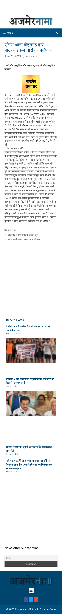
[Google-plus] (36, 599)
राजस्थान (12, 230)
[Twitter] (31, 599)
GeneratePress (48, 609)
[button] (31, 590)
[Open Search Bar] (57, 32)
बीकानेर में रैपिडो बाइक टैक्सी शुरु (23, 234)
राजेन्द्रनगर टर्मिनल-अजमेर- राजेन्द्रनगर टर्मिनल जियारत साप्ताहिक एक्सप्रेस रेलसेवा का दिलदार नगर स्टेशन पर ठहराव (29, 464)
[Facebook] (26, 599)
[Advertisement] (32, 6)
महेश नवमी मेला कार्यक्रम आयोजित (24, 239)
